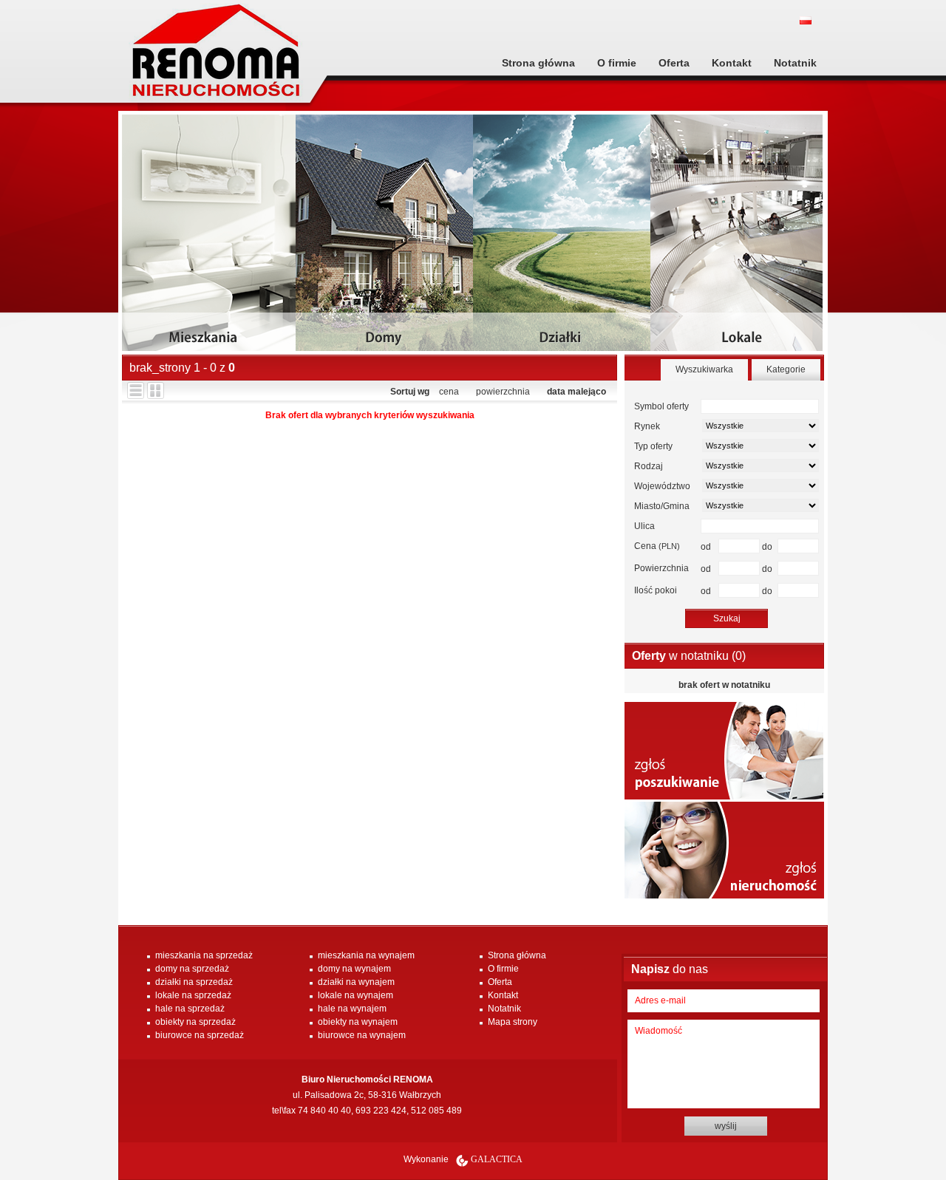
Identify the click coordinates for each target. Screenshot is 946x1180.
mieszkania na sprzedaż (204, 955)
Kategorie (786, 369)
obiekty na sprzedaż (195, 1022)
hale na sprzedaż (190, 1008)
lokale (739, 238)
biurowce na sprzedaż (199, 1035)
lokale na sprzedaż (193, 995)
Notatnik (795, 63)
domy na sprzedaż (192, 969)
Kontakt (732, 63)
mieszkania (210, 238)
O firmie (616, 63)
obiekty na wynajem (358, 1022)
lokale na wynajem (355, 995)
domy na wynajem (354, 969)
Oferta (674, 63)
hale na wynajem (352, 1008)
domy (384, 238)
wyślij (726, 1126)
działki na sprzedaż (194, 982)
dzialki (561, 238)
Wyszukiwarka (704, 369)
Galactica (497, 1159)
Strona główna (538, 63)
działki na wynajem (356, 982)
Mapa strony (512, 1022)
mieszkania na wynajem (366, 955)
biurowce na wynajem (362, 1035)
